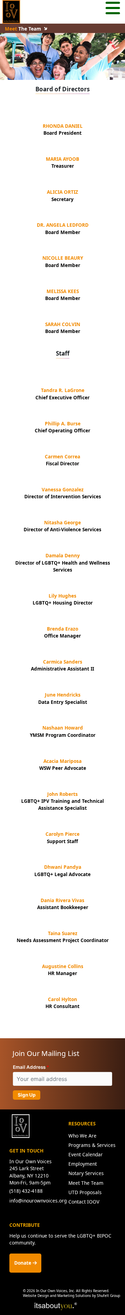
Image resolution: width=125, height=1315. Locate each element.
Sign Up (27, 1095)
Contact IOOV (83, 1201)
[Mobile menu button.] (113, 9)
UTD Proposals (85, 1192)
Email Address (29, 1067)
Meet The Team (85, 1183)
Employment (82, 1163)
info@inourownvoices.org (38, 1200)
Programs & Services (92, 1145)
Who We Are (82, 1135)
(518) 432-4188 (26, 1191)
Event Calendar (85, 1154)
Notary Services (86, 1173)
